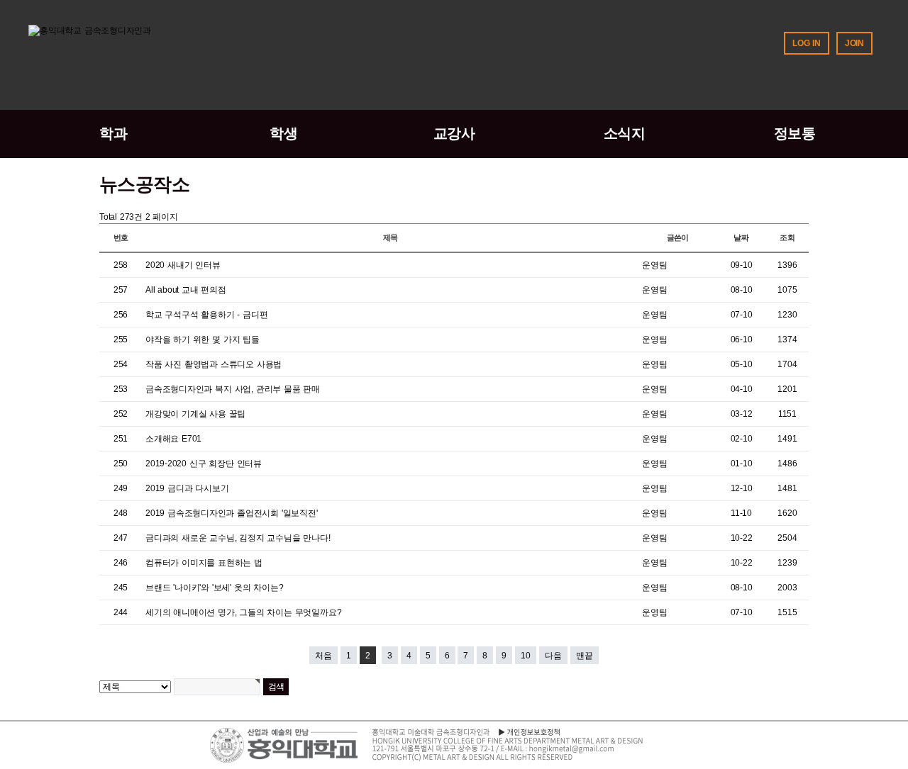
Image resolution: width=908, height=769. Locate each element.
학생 (283, 133)
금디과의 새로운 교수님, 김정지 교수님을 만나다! (238, 538)
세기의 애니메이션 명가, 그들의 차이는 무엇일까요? (243, 612)
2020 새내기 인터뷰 (183, 265)
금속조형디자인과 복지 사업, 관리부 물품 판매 (232, 389)
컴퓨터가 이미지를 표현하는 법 (203, 563)
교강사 (454, 133)
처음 (323, 656)
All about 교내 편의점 (185, 290)
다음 (553, 656)
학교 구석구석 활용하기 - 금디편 (206, 315)
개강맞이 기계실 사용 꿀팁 (195, 414)
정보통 (795, 133)
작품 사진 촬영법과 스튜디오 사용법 (213, 364)
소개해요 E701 (173, 439)
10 (526, 656)
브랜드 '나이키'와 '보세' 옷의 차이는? (214, 588)
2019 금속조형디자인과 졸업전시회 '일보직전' (231, 513)
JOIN (854, 43)
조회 (787, 237)
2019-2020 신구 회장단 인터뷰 (203, 463)
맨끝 (584, 656)
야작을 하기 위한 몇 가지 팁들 (202, 339)
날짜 (741, 237)
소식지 (625, 133)
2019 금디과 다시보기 (186, 488)
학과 (113, 133)
